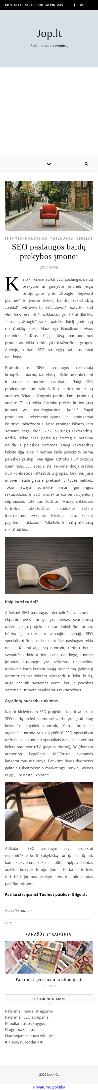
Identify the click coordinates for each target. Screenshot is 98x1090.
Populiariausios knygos (25, 1023)
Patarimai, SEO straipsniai (27, 1017)
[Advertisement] (49, 111)
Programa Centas (20, 1029)
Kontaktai (14, 5)
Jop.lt (49, 33)
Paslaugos (62, 238)
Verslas (84, 238)
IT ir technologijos (26, 238)
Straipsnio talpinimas (44, 5)
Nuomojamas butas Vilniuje (29, 1035)
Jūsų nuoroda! (24, 1041)
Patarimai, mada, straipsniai (29, 1011)
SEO (89, 381)
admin (26, 910)
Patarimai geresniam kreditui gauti (49, 979)
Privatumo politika (49, 1086)
